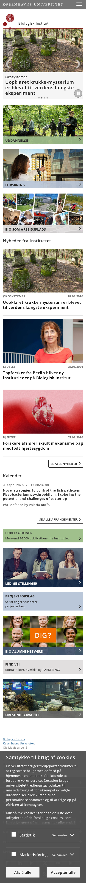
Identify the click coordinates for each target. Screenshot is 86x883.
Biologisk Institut (14, 739)
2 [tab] (41, 97)
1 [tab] (39, 97)
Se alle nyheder (64, 464)
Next (78, 64)
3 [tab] (44, 97)
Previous (7, 64)
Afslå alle (22, 872)
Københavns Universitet (19, 743)
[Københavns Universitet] (8, 21)
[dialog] (43, 817)
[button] (79, 4)
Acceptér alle (63, 872)
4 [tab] (47, 97)
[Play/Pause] (78, 93)
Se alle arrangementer (58, 519)
